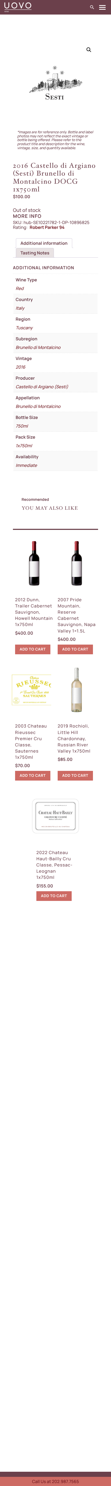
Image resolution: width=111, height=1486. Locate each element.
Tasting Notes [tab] (34, 253)
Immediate (26, 465)
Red (19, 288)
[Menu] (102, 7)
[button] (89, 50)
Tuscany (24, 328)
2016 (20, 367)
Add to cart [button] (33, 649)
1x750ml (24, 446)
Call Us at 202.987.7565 (55, 1481)
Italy (20, 308)
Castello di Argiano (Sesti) (42, 387)
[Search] (92, 7)
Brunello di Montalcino (38, 347)
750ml (22, 426)
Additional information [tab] (44, 243)
